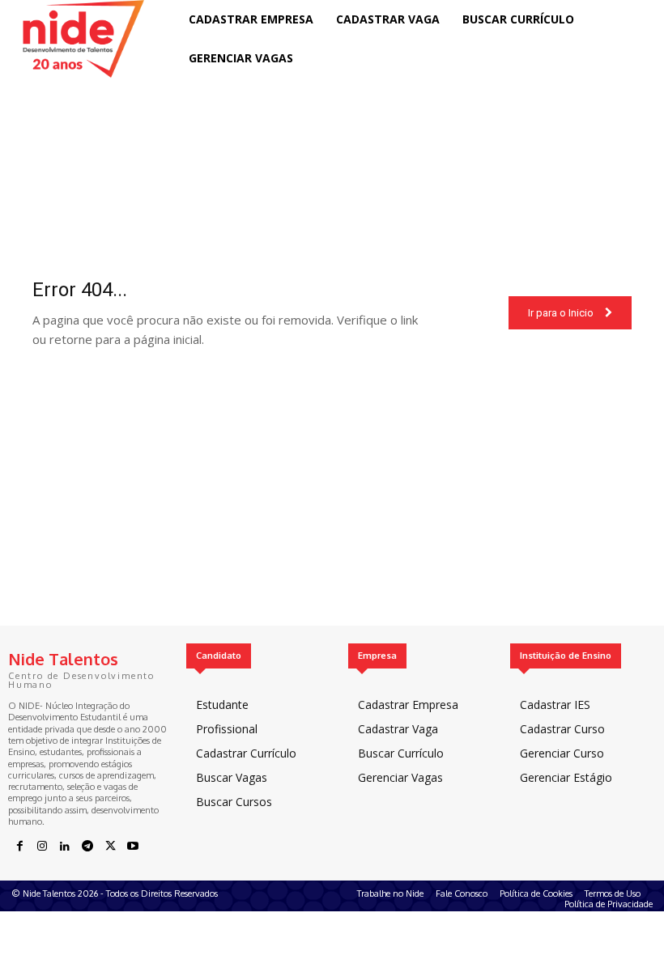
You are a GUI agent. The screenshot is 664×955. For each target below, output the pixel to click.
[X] (110, 846)
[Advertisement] (332, 512)
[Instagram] (42, 846)
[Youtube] (132, 846)
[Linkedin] (64, 846)
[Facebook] (19, 846)
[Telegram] (87, 846)
